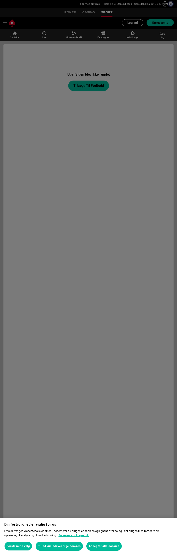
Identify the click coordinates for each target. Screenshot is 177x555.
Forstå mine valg (18, 546)
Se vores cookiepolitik (73, 535)
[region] (88, 536)
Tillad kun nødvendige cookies (59, 546)
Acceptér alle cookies (104, 546)
